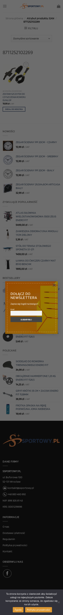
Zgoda (18, 609)
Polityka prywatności (38, 609)
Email (12, 309)
